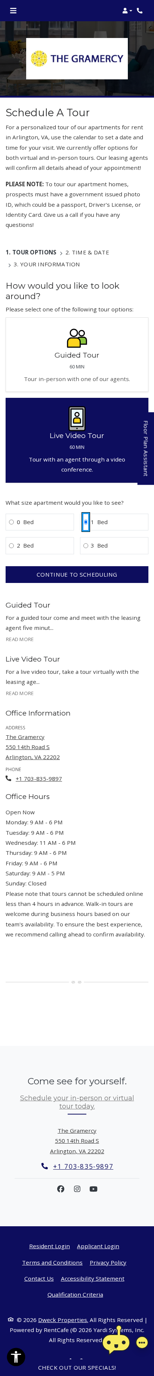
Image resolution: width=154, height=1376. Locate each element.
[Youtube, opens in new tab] (93, 1189)
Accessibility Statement (92, 1278)
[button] (127, 11)
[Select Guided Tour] (77, 354)
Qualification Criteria (75, 1294)
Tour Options (34, 252)
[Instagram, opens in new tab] (77, 1189)
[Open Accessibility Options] (16, 1358)
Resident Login (49, 1246)
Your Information (50, 264)
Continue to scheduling (77, 574)
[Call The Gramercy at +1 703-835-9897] (140, 11)
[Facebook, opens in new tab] (60, 1189)
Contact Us (39, 1278)
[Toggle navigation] (13, 11)
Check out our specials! (77, 1367)
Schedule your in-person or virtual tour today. (77, 1102)
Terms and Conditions (52, 1262)
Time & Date (90, 252)
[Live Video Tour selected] (77, 440)
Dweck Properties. (63, 1319)
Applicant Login (98, 1246)
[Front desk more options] (142, 1342)
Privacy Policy (108, 1262)
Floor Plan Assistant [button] (146, 453)
